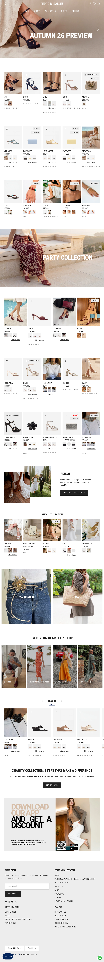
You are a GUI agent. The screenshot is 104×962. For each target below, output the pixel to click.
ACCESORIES (50, 11)
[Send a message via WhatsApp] (100, 958)
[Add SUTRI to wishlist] (26, 75)
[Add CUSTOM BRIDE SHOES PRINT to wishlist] (26, 522)
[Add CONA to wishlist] (7, 183)
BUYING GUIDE (10, 912)
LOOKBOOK (59, 894)
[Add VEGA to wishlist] (46, 75)
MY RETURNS (10, 923)
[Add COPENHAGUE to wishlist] (56, 301)
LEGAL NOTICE (60, 912)
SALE (27, 11)
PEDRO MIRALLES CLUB (64, 901)
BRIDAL (57, 875)
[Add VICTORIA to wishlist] (66, 183)
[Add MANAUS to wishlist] (7, 301)
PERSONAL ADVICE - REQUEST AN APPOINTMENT (75, 879)
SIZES (7, 916)
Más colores (52, 108)
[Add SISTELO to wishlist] (66, 361)
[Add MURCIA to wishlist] (85, 75)
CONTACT (59, 898)
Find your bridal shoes (74, 493)
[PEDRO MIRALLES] (52, 4)
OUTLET (64, 11)
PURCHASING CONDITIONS (65, 927)
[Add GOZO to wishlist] (66, 75)
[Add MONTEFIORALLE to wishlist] (46, 415)
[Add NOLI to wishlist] (7, 75)
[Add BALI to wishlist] (66, 522)
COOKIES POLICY (61, 923)
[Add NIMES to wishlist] (26, 361)
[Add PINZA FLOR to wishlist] (26, 415)
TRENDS (75, 11)
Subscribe (13, 894)
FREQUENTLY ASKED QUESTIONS (18, 919)
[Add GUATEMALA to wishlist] (66, 415)
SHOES (37, 11)
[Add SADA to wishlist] (80, 301)
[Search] (5, 3)
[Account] (90, 3)
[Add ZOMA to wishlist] (31, 301)
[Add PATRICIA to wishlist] (7, 522)
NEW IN (52, 700)
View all (52, 705)
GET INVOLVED (52, 785)
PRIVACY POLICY (61, 919)
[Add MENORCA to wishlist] (7, 129)
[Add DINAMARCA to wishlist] (85, 522)
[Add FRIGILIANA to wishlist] (7, 361)
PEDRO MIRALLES (31, 954)
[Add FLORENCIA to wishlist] (46, 361)
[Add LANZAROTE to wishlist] (46, 129)
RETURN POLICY (61, 916)
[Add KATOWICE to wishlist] (26, 129)
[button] (99, 952)
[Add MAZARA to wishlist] (46, 522)
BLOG (57, 890)
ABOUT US (59, 886)
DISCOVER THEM (21, 46)
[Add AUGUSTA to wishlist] (26, 183)
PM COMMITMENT (62, 883)
